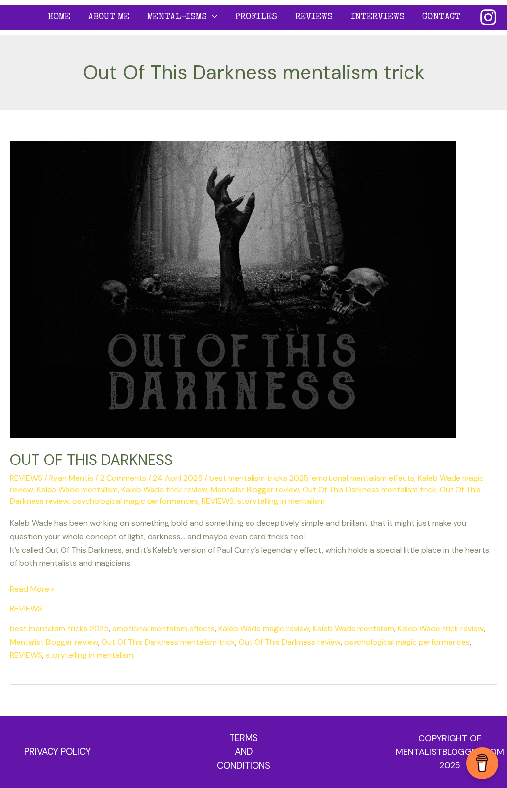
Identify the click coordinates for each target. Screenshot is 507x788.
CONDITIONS (243, 765)
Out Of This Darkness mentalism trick (369, 489)
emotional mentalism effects (363, 478)
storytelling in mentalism (281, 501)
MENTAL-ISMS (177, 17)
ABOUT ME (108, 17)
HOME (59, 17)
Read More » (32, 588)
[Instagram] (488, 17)
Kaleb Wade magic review (263, 628)
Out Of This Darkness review (290, 642)
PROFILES (256, 17)
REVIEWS (314, 17)
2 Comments (123, 478)
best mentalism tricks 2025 (258, 478)
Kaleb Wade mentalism (77, 489)
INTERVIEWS (378, 17)
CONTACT (441, 17)
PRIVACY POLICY (57, 751)
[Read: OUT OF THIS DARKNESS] (233, 289)
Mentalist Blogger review (255, 489)
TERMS (243, 738)
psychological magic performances (135, 501)
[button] (212, 17)
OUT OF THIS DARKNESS (91, 459)
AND (244, 751)
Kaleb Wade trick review (164, 489)
